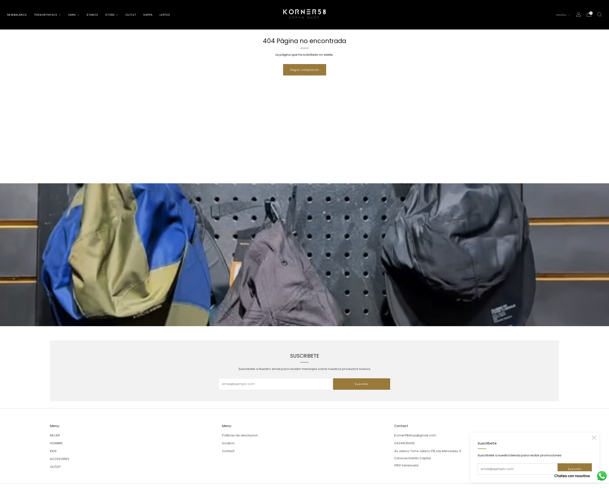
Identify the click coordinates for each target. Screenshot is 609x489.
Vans (72, 15)
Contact (228, 451)
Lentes (165, 15)
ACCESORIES (59, 459)
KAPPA (147, 15)
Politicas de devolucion (240, 435)
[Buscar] (599, 14)
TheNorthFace (45, 15)
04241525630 (404, 443)
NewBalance (17, 15)
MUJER (55, 435)
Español (561, 15)
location (228, 443)
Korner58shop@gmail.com (415, 435)
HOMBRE (56, 443)
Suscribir (575, 469)
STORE (110, 15)
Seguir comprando (304, 70)
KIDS (53, 451)
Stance (92, 15)
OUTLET (130, 15)
